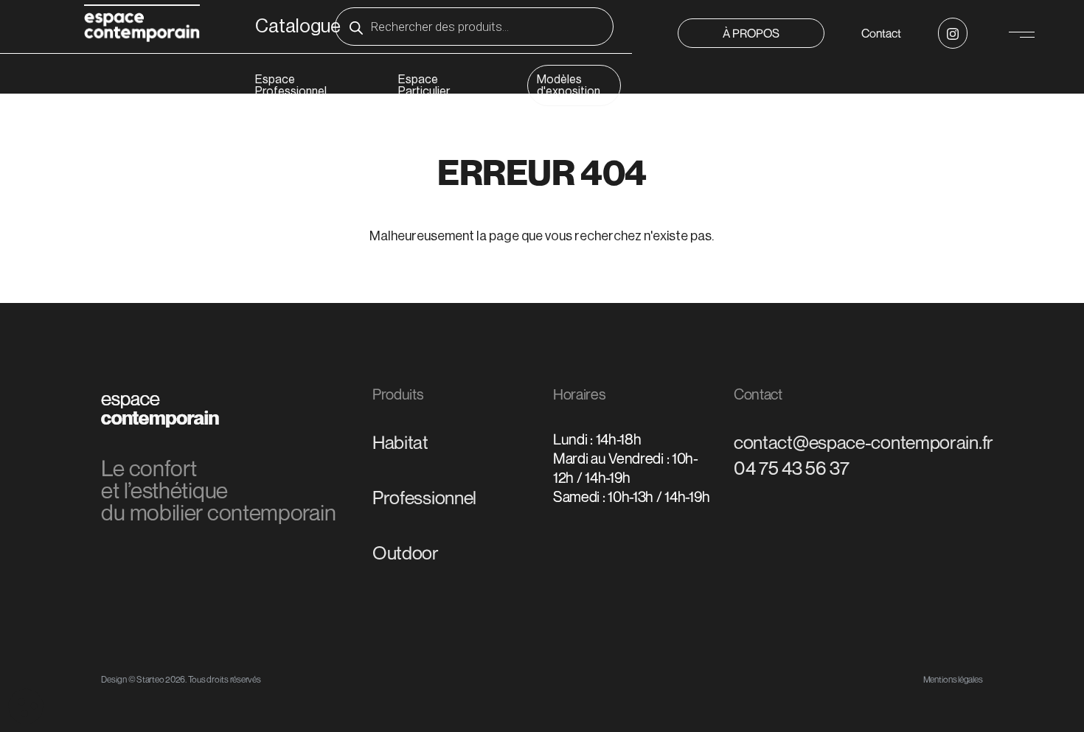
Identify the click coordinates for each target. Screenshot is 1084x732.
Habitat (400, 442)
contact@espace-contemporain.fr (863, 442)
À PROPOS (751, 33)
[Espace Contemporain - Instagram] (952, 33)
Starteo (150, 679)
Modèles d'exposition (568, 85)
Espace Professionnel (291, 85)
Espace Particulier (424, 85)
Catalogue (298, 26)
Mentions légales (953, 679)
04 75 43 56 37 (792, 468)
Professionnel (424, 498)
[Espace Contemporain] (142, 25)
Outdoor (405, 553)
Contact (881, 33)
